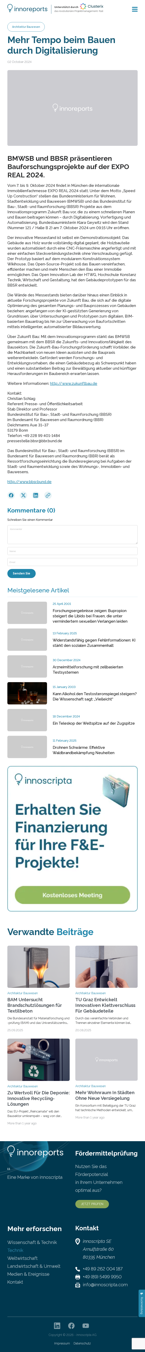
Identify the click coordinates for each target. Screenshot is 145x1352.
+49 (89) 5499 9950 (102, 1276)
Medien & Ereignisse (28, 1274)
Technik (15, 1250)
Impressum (62, 1343)
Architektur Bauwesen (26, 26)
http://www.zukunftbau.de (73, 383)
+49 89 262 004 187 (103, 1269)
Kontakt (15, 1282)
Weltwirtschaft (22, 1258)
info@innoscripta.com (105, 1284)
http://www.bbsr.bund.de (29, 481)
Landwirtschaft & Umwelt (33, 1266)
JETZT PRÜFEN (92, 1204)
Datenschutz (82, 1343)
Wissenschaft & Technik (32, 1242)
